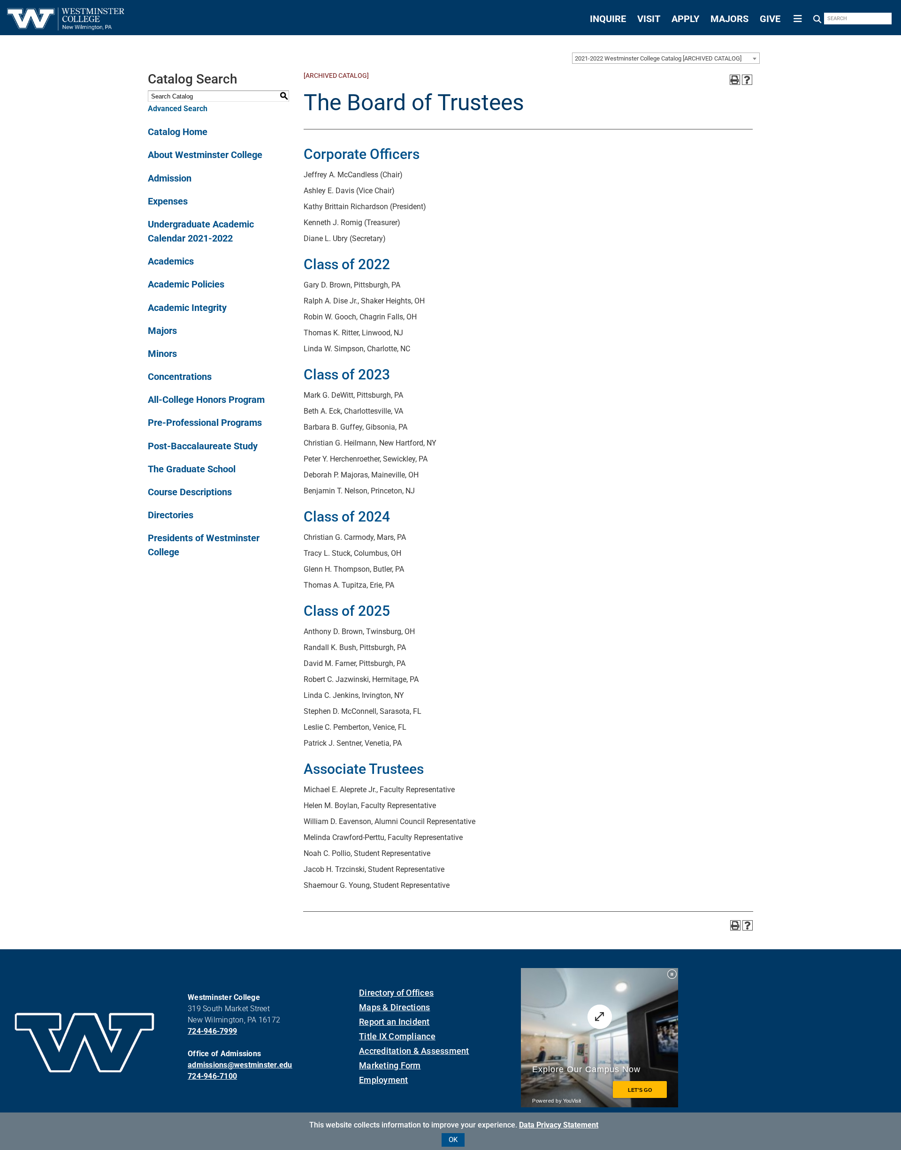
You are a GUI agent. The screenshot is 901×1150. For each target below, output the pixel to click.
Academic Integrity (187, 307)
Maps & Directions (394, 1007)
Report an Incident (394, 1022)
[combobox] (666, 58)
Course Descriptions (190, 492)
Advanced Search (177, 108)
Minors (162, 353)
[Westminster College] (65, 27)
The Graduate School (192, 469)
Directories (170, 515)
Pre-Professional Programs (205, 422)
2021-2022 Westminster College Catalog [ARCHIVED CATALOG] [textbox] (658, 58)
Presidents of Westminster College (204, 545)
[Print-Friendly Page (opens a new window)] (735, 80)
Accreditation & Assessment (414, 1051)
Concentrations (180, 376)
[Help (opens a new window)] (747, 80)
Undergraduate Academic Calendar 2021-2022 (201, 231)
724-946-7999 (212, 1031)
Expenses (168, 201)
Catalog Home (177, 131)
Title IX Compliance (397, 1036)
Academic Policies (186, 284)
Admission (169, 178)
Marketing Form (390, 1065)
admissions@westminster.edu (240, 1064)
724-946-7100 (212, 1076)
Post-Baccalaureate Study (203, 446)
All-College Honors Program (206, 399)
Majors (162, 330)
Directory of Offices (396, 993)
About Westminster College (205, 154)
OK (453, 1139)
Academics (171, 261)
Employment (383, 1080)
